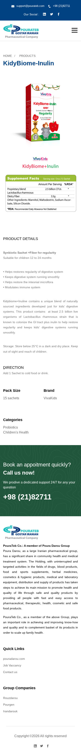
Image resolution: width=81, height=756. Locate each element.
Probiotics (10, 427)
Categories (12, 420)
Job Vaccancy (12, 665)
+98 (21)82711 (61, 5)
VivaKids (50, 398)
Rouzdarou (10, 698)
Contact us (10, 672)
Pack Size (11, 390)
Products (27, 55)
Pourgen (8, 704)
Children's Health (16, 432)
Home (7, 55)
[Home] (21, 30)
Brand (49, 390)
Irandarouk (10, 711)
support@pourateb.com (30, 5)
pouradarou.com (14, 658)
